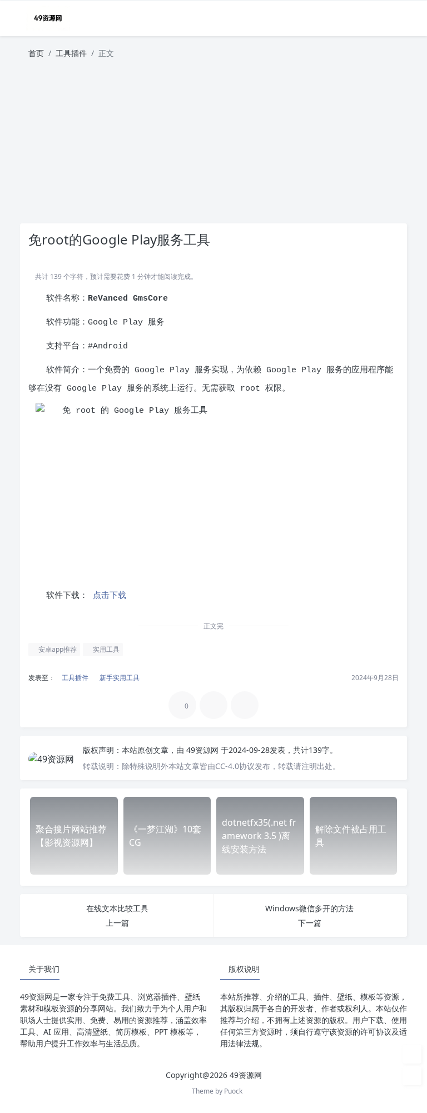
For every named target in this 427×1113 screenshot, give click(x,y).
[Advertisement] (213, 145)
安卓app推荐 (57, 649)
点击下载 (107, 596)
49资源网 (203, 750)
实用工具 (105, 649)
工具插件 (71, 53)
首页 (36, 53)
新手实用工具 (119, 677)
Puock (233, 1091)
